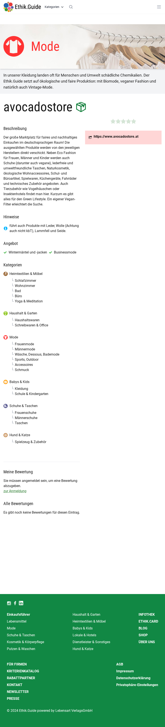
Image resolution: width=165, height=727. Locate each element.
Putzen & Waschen (21, 649)
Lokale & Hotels (84, 635)
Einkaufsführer (18, 614)
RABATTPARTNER (21, 678)
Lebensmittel (16, 621)
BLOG (143, 628)
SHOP (143, 635)
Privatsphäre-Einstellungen (137, 685)
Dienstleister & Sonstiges (91, 642)
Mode (11, 628)
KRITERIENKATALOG (23, 671)
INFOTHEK (147, 614)
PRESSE (13, 699)
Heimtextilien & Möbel (89, 621)
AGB (119, 664)
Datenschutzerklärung (133, 678)
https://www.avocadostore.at (116, 136)
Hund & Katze (83, 649)
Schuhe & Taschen (21, 635)
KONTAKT (14, 685)
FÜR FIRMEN (17, 664)
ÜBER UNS (147, 642)
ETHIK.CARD (148, 621)
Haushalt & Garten (86, 614)
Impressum (125, 671)
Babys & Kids (83, 628)
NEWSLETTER (18, 692)
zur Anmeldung (14, 491)
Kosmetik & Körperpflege (25, 642)
